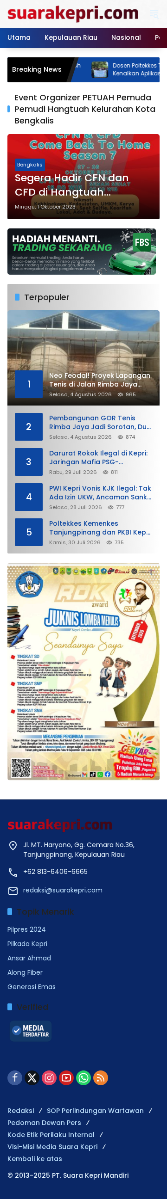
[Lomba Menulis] (83, 672)
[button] (154, 13)
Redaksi (20, 1110)
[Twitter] (32, 1077)
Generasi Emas (31, 986)
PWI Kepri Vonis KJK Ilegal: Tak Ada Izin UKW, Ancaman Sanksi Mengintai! (100, 493)
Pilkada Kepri (27, 943)
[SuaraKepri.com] (73, 13)
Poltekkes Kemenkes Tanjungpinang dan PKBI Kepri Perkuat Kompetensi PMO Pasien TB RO (99, 528)
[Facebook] (14, 1077)
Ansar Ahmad (29, 958)
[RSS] (100, 1077)
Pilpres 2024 (26, 929)
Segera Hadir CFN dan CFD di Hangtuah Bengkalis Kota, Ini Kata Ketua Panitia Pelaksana (78, 185)
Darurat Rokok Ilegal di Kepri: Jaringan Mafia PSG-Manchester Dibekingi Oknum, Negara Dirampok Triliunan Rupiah (99, 458)
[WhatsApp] (83, 1077)
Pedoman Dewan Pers (44, 1122)
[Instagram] (49, 1077)
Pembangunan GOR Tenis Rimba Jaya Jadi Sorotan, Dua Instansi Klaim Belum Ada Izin (100, 423)
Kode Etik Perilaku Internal (51, 1134)
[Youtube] (66, 1077)
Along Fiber (25, 972)
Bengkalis (30, 164)
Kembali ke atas (34, 1158)
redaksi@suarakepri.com (63, 890)
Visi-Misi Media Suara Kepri (52, 1146)
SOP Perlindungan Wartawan (95, 1110)
